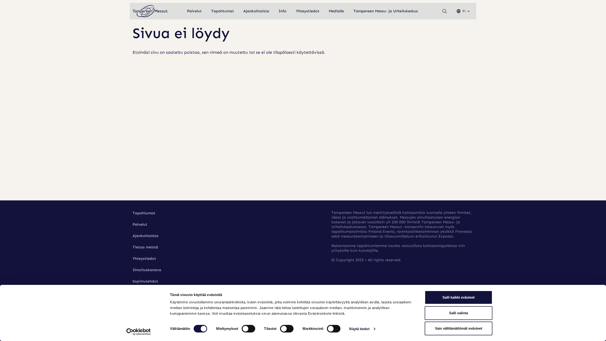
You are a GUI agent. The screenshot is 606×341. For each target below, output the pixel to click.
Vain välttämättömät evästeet (458, 328)
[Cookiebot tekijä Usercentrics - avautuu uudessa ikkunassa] (138, 331)
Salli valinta (458, 313)
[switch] (248, 328)
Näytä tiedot (359, 329)
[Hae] (444, 11)
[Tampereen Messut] (150, 11)
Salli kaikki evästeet (458, 297)
